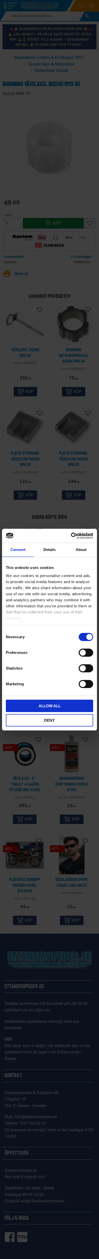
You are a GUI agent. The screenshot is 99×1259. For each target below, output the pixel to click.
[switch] (86, 653)
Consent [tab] (17, 549)
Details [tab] (49, 549)
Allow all (50, 706)
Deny (49, 720)
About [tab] (81, 549)
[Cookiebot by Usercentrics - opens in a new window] (71, 536)
